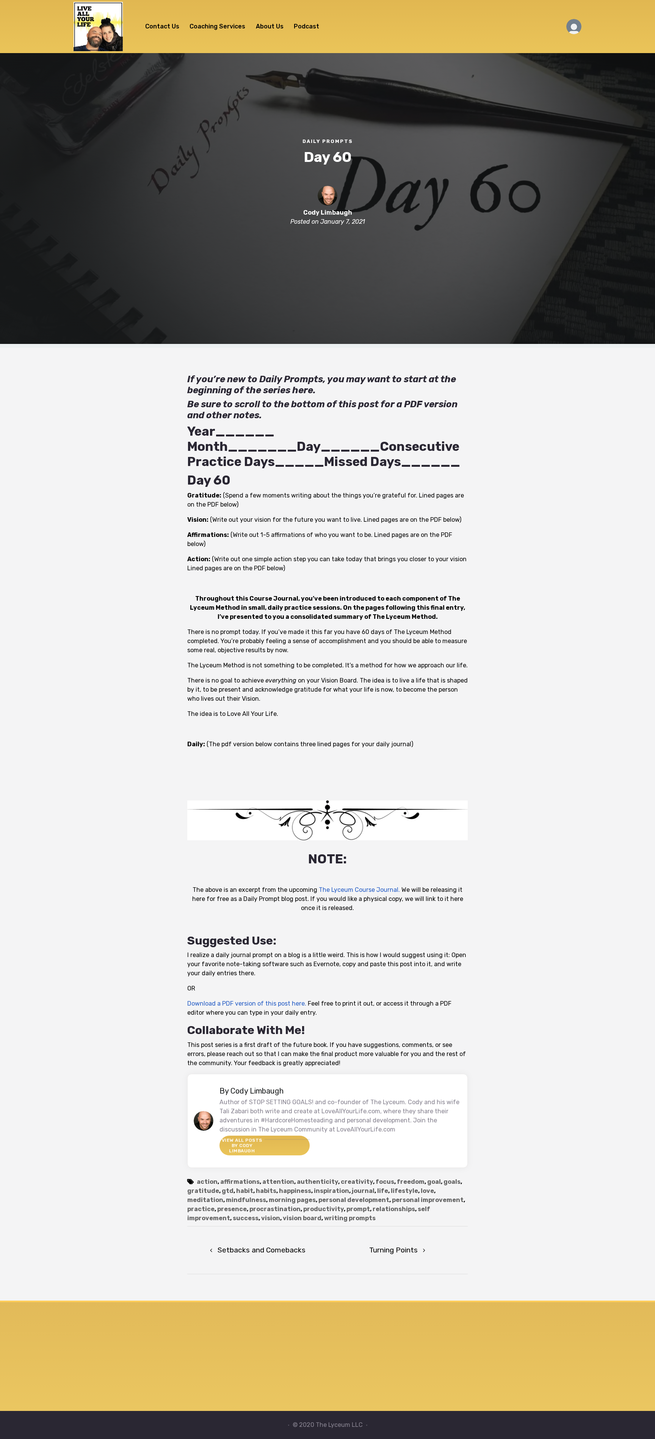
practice (201, 1209)
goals (452, 1181)
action (207, 1181)
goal (434, 1181)
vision (270, 1218)
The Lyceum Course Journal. (359, 889)
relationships (394, 1209)
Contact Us (162, 26)
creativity (357, 1181)
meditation (205, 1200)
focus (385, 1181)
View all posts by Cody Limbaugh (242, 1145)
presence (232, 1209)
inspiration (331, 1190)
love (427, 1190)
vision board (302, 1218)
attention (278, 1181)
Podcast (306, 26)
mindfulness (246, 1200)
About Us (270, 26)
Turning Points (393, 1250)
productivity (323, 1209)
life (382, 1190)
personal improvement (428, 1200)
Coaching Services (217, 26)
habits (266, 1190)
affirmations (240, 1181)
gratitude (203, 1190)
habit (244, 1190)
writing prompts (350, 1218)
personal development (353, 1200)
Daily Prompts (327, 141)
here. (304, 390)
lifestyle (404, 1190)
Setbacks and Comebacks (262, 1250)
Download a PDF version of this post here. (246, 1003)
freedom (411, 1181)
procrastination (275, 1209)
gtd (227, 1190)
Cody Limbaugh (327, 212)
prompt (358, 1209)
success (246, 1218)
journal (363, 1190)
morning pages (292, 1200)
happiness (295, 1190)
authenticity (317, 1181)
